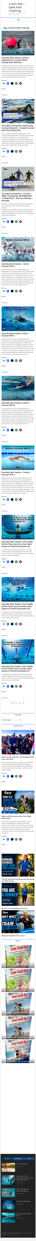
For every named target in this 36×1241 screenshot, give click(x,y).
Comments (18, 1158)
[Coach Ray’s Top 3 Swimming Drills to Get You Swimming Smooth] (8, 1176)
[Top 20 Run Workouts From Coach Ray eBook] (18, 980)
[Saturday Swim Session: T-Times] (8, 1213)
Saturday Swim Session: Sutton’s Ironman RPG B (15, 404)
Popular (7, 1158)
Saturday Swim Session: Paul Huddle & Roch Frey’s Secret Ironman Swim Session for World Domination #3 (17, 544)
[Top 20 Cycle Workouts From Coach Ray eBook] (18, 1027)
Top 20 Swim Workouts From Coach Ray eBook (16, 1061)
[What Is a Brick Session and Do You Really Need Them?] (18, 802)
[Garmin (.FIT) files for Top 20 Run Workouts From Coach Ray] (18, 956)
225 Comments (20, 1166)
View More (6, 95)
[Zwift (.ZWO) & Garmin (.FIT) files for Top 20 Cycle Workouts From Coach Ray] (18, 1004)
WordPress (4, 1234)
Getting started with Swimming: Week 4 (22, 1190)
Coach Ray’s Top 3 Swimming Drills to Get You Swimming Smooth (24, 1178)
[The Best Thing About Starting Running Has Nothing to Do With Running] (18, 865)
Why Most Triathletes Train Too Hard (13, 936)
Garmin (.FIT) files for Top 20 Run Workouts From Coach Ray (17, 965)
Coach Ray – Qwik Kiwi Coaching (17, 7)
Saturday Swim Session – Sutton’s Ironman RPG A (16, 473)
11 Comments (20, 1218)
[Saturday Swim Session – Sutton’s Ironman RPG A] (18, 457)
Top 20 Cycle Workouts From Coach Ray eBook (16, 1037)
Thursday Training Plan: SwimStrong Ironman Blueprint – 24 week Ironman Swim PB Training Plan (18, 127)
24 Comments (20, 1182)
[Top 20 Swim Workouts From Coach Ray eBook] (18, 1051)
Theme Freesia (28, 1233)
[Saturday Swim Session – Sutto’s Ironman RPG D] (18, 249)
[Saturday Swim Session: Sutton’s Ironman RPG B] (18, 388)
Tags (29, 1158)
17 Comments (20, 1204)
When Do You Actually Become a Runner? (15, 908)
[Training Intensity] (8, 1164)
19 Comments (20, 1193)
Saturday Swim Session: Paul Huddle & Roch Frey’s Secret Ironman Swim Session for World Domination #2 (17, 606)
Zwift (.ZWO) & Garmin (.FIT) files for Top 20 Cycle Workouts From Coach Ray (17, 1013)
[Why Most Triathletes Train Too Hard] (18, 921)
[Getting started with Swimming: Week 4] (8, 1189)
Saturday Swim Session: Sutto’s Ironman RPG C (15, 334)
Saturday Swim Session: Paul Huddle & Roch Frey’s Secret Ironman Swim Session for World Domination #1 (17, 668)
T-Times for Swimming (23, 1201)
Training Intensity (21, 1164)
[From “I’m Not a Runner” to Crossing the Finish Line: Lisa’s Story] (18, 742)
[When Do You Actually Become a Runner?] (18, 894)
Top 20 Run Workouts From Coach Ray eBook (16, 990)
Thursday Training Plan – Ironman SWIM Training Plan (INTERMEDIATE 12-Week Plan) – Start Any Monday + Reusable (17, 197)
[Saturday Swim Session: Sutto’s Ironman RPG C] (18, 318)
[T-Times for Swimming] (8, 1201)
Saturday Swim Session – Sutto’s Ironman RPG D (15, 265)
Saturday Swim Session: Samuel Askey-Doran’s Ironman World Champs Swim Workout (15, 59)
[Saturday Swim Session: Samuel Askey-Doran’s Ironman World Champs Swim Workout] (18, 43)
